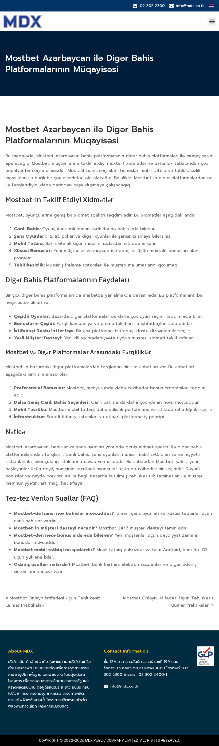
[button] (212, 21)
